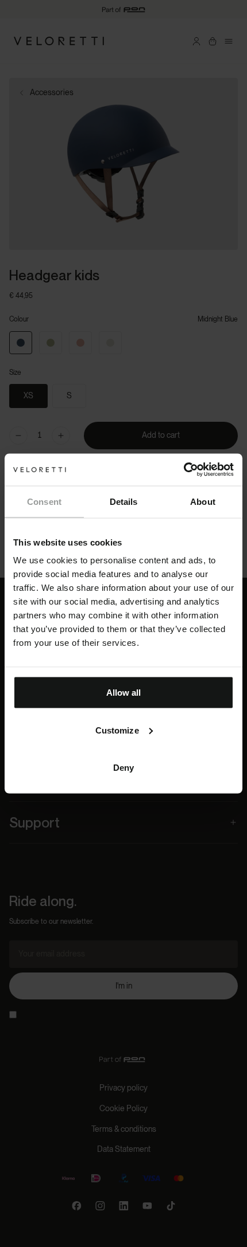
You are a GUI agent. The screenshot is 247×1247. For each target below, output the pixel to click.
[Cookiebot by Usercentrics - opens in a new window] (183, 469)
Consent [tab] (44, 501)
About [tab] (202, 501)
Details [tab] (124, 501)
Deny (123, 767)
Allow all (123, 692)
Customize (117, 730)
